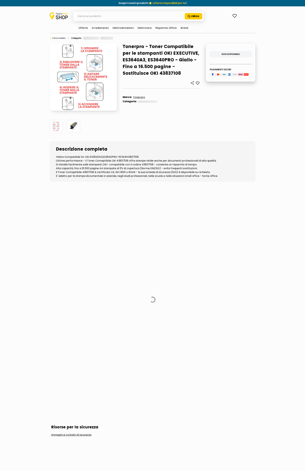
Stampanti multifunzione (97, 232)
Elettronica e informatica (95, 38)
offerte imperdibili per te (169, 3)
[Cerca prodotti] (193, 16)
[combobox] (138, 16)
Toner (138, 38)
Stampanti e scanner (121, 38)
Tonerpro (139, 97)
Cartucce (62, 232)
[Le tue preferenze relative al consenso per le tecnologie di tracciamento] (299, 465)
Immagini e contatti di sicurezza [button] (71, 208)
